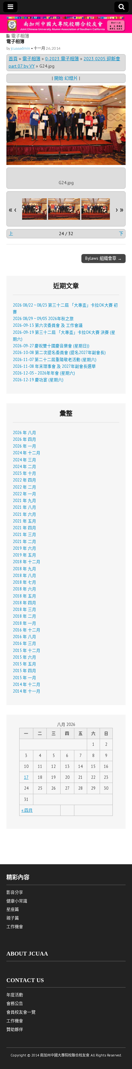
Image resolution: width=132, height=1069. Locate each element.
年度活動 (14, 995)
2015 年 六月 (24, 657)
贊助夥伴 (14, 1029)
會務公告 (14, 1003)
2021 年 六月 (24, 514)
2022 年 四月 (24, 479)
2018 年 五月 (24, 595)
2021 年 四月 (24, 527)
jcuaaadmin (20, 48)
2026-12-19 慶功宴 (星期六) (38, 379)
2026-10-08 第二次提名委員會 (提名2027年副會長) (59, 352)
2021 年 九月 (24, 500)
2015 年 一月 (24, 677)
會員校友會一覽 (21, 1012)
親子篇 (12, 918)
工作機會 (14, 926)
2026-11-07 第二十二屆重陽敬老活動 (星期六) (54, 359)
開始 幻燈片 (66, 78)
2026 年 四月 (24, 439)
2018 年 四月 (24, 602)
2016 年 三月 (24, 643)
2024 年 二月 (24, 466)
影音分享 (14, 892)
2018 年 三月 (24, 609)
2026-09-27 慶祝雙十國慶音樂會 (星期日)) (51, 345)
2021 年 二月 (24, 541)
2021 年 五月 (24, 520)
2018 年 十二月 (26, 561)
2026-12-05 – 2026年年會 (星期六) (44, 372)
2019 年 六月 (24, 548)
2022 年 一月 (24, 493)
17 (26, 777)
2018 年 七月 (24, 582)
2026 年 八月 (24, 432)
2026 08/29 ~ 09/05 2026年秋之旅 (43, 318)
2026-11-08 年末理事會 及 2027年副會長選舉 (54, 366)
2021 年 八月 (24, 507)
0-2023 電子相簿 (62, 59)
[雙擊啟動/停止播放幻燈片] (31, 209)
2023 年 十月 (24, 473)
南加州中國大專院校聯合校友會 (64, 1055)
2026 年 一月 (24, 445)
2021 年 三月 (24, 534)
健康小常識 (16, 901)
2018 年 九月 (24, 568)
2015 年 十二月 (26, 650)
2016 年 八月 (24, 636)
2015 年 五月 (24, 663)
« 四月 (27, 810)
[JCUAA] (66, 23)
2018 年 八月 (24, 575)
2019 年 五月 (24, 554)
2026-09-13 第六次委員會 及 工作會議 (48, 325)
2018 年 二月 (24, 616)
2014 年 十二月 (26, 684)
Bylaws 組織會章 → (103, 258)
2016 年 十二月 (26, 629)
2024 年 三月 (24, 459)
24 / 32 (66, 233)
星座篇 (12, 909)
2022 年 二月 (24, 486)
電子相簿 (20, 35)
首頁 (13, 59)
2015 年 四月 (24, 670)
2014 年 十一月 (26, 691)
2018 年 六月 (24, 588)
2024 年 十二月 (26, 452)
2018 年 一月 (24, 623)
